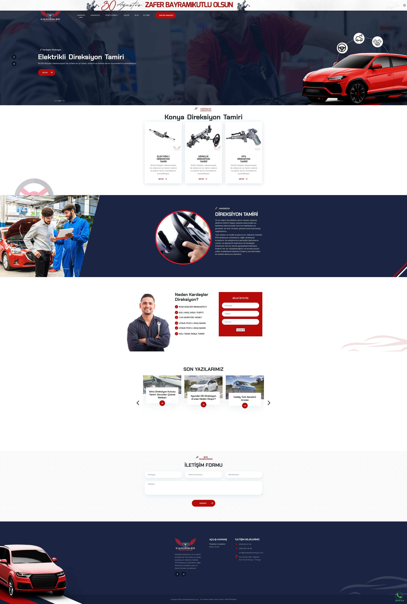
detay (161, 179)
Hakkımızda (95, 15)
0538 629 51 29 (245, 544)
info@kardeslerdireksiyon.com (251, 553)
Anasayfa (81, 15)
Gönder (240, 330)
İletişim (146, 15)
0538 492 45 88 (245, 548)
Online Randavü (166, 15)
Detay (45, 72)
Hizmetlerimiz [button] (111, 15)
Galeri (126, 15)
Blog (137, 15)
